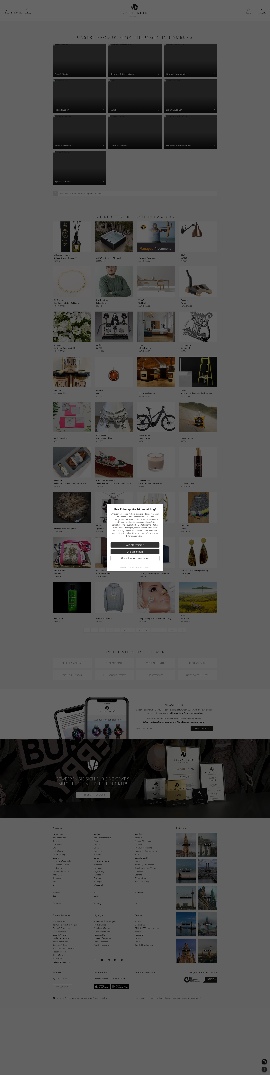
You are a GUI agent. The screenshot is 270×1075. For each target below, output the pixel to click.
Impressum (124, 567)
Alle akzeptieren (135, 545)
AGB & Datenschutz (136, 567)
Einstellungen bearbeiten (135, 558)
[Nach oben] (264, 1069)
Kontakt (147, 567)
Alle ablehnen (135, 551)
